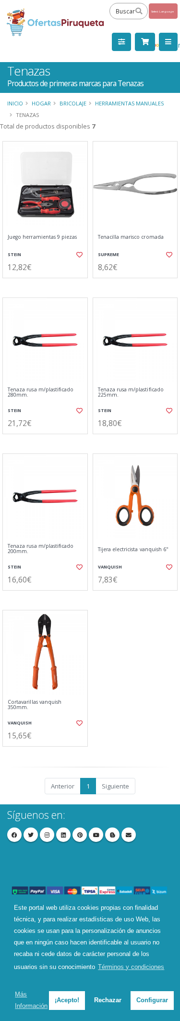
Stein (14, 254)
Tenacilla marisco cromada (131, 237)
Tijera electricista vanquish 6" (133, 549)
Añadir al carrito (47, 286)
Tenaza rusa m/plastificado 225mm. (131, 392)
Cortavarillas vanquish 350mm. (34, 705)
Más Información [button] (31, 1000)
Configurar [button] (152, 1000)
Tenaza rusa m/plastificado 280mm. (40, 392)
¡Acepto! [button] (67, 1000)
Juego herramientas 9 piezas (42, 237)
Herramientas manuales (129, 103)
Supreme (108, 254)
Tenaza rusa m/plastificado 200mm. (40, 549)
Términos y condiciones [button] (131, 966)
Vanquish (110, 567)
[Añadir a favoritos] (78, 254)
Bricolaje (73, 103)
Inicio (15, 103)
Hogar (41, 103)
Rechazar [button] (107, 1000)
